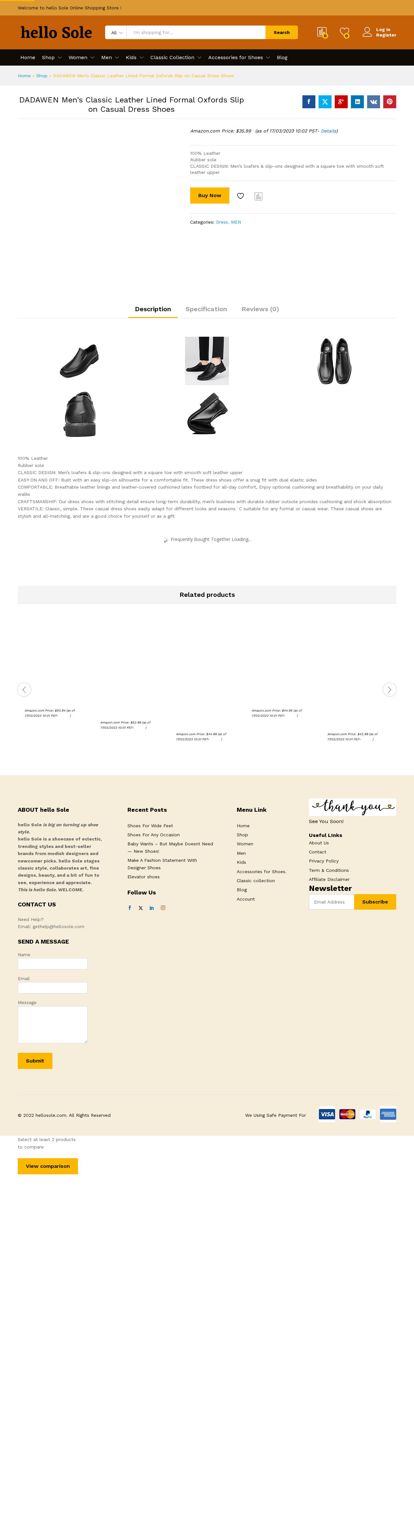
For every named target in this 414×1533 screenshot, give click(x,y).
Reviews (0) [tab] (260, 309)
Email (24, 978)
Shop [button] (48, 57)
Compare (258, 196)
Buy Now (209, 195)
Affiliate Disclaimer (329, 879)
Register (386, 34)
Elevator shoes (143, 876)
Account (246, 899)
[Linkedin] (151, 908)
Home (27, 57)
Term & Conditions (329, 870)
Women (245, 843)
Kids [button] (131, 57)
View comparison (48, 1166)
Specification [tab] (206, 309)
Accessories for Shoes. (262, 871)
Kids (241, 862)
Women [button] (78, 57)
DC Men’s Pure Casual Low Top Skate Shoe (54, 698)
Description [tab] (153, 309)
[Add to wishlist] (241, 196)
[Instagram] (163, 908)
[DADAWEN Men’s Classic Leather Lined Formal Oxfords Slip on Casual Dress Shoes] (308, 101)
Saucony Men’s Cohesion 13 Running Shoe (281, 698)
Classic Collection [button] (172, 57)
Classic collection (256, 880)
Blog (282, 57)
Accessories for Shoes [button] (235, 57)
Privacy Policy (324, 860)
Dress (222, 222)
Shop (42, 75)
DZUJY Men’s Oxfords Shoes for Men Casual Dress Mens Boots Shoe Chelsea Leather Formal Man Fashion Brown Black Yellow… (357, 710)
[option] (55, 677)
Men (241, 853)
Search (282, 32)
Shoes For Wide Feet (150, 825)
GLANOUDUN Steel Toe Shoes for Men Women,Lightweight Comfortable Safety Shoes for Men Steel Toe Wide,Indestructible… (205, 710)
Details (328, 130)
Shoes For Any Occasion (153, 834)
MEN (236, 222)
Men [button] (106, 57)
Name (24, 954)
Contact (317, 851)
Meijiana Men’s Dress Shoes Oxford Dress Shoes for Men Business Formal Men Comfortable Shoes (131, 704)
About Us (319, 842)
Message (27, 1002)
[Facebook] (129, 908)
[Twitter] (140, 908)
